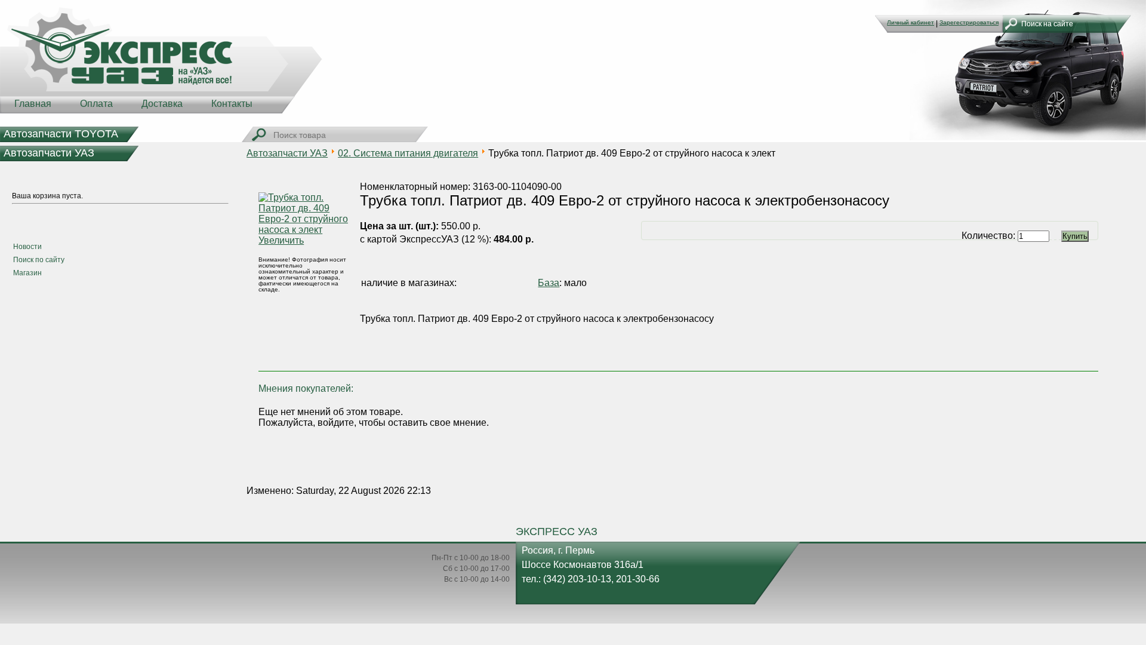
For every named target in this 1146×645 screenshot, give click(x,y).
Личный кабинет (910, 22)
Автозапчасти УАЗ (49, 153)
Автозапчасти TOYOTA (61, 134)
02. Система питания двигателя (408, 153)
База (548, 283)
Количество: (990, 236)
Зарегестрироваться (969, 22)
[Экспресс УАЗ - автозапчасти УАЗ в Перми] (161, 60)
